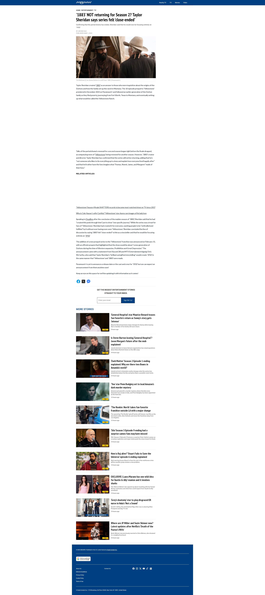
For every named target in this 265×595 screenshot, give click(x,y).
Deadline (89, 219)
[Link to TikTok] (147, 569)
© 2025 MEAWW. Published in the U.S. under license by (91, 550)
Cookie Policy (80, 578)
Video (185, 2)
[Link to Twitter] (140, 569)
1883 (98, 85)
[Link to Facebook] (133, 569)
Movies (177, 2)
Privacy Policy (80, 575)
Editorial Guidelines (81, 572)
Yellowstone (100, 154)
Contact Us (107, 568)
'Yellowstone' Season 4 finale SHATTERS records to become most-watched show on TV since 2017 (115, 207)
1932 (88, 236)
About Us (78, 568)
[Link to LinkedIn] (151, 568)
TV (171, 2)
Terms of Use (79, 581)
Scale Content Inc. (112, 550)
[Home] (84, 2)
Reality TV (162, 2)
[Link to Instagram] (137, 569)
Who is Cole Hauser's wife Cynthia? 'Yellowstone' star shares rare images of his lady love (111, 213)
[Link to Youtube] (144, 569)
